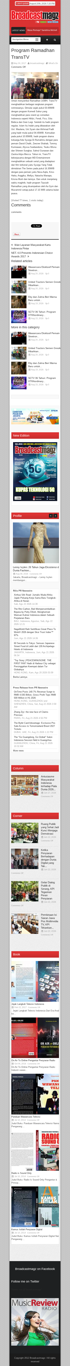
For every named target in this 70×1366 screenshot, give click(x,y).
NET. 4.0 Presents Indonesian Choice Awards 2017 (32, 254)
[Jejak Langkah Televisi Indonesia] (36, 1001)
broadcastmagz (37, 63)
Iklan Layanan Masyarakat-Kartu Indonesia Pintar (31, 246)
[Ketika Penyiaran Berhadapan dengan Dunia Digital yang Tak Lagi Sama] (24, 859)
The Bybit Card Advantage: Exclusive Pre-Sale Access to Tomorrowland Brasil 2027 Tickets (35, 726)
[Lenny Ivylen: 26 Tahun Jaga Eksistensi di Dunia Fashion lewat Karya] (38, 562)
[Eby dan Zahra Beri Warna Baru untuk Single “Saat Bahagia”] (19, 302)
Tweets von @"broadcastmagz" (26, 1289)
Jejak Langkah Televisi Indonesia (27, 1004)
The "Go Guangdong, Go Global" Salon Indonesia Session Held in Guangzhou (33, 738)
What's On (53, 63)
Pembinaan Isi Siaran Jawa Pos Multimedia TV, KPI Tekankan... (49, 921)
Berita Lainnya (20, 677)
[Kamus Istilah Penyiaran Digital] (36, 1226)
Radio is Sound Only (21, 1173)
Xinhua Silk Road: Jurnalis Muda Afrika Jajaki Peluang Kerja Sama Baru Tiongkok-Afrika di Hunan (35, 598)
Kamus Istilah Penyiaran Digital (26, 1229)
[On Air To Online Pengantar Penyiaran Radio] (36, 1057)
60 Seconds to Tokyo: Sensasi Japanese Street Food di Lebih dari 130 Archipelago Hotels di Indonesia (34, 646)
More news (18, 750)
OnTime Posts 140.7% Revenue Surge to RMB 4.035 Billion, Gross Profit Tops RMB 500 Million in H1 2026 (35, 694)
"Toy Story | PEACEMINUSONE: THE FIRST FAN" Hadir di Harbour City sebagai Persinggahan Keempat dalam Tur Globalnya (35, 665)
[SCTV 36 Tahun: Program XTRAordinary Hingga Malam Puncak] (19, 316)
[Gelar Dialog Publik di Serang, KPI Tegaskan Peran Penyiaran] (24, 891)
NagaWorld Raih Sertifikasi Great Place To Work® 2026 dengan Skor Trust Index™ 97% (35, 632)
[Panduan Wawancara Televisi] (36, 1113)
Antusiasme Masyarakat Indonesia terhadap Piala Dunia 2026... (49, 783)
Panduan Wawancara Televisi (25, 1116)
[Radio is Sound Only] (36, 1170)
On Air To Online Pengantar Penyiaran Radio (33, 1060)
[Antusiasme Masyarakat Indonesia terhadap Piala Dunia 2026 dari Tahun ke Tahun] (24, 785)
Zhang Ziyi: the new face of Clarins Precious (31, 713)
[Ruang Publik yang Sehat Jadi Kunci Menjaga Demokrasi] (24, 833)
